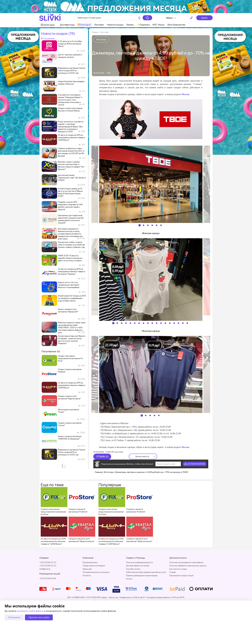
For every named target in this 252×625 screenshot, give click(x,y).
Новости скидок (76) (58, 33)
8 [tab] (143, 323)
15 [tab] (174, 323)
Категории (49, 24)
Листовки (99, 24)
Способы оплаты (133, 569)
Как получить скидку (178, 569)
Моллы (185, 94)
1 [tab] (139, 225)
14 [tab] (169, 323)
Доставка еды (67, 24)
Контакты (87, 575)
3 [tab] (148, 225)
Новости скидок (115, 24)
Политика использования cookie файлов (186, 562)
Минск (169, 17)
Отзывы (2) (102, 456)
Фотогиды (104, 32)
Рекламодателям (90, 562)
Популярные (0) (50, 351)
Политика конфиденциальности (139, 562)
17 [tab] (183, 323)
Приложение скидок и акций (181, 575)
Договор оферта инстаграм (137, 566)
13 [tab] (165, 323)
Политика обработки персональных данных (187, 566)
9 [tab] (148, 323)
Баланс (130, 24)
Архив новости (142, 456)
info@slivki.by (44, 569)
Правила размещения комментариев (141, 575)
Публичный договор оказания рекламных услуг (146, 572)
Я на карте (85, 24)
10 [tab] (152, 323)
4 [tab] (152, 225)
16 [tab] (178, 323)
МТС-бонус (158, 24)
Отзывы (172, 572)
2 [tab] (143, 225)
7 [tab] (139, 323)
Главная (95, 32)
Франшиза (87, 569)
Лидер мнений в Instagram (94, 566)
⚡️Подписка (143, 24)
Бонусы (129, 579)
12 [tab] (161, 323)
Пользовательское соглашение (96, 572)
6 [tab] (161, 225)
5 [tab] (156, 225)
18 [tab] (187, 323)
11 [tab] (156, 323)
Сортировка (49, 38)
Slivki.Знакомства (176, 24)
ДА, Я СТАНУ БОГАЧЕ (194, 464)
